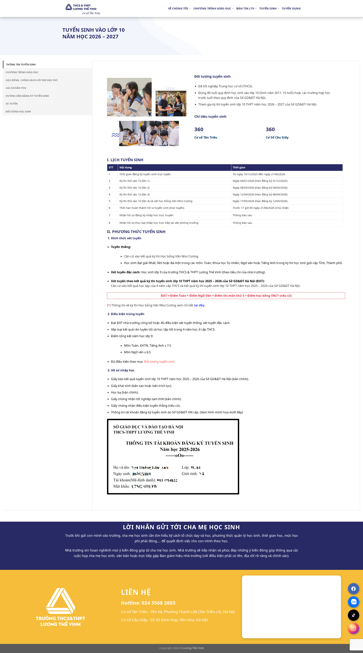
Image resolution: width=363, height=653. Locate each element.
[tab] (47, 64)
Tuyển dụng (291, 8)
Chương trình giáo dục (212, 8)
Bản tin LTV (245, 8)
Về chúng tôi (178, 8)
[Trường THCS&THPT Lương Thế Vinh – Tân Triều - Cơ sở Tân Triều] (81, 7)
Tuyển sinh (268, 8)
